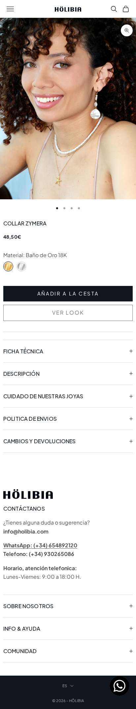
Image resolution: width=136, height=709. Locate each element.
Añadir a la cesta (68, 293)
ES (64, 686)
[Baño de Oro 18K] (8, 266)
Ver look (68, 312)
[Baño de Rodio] (21, 266)
